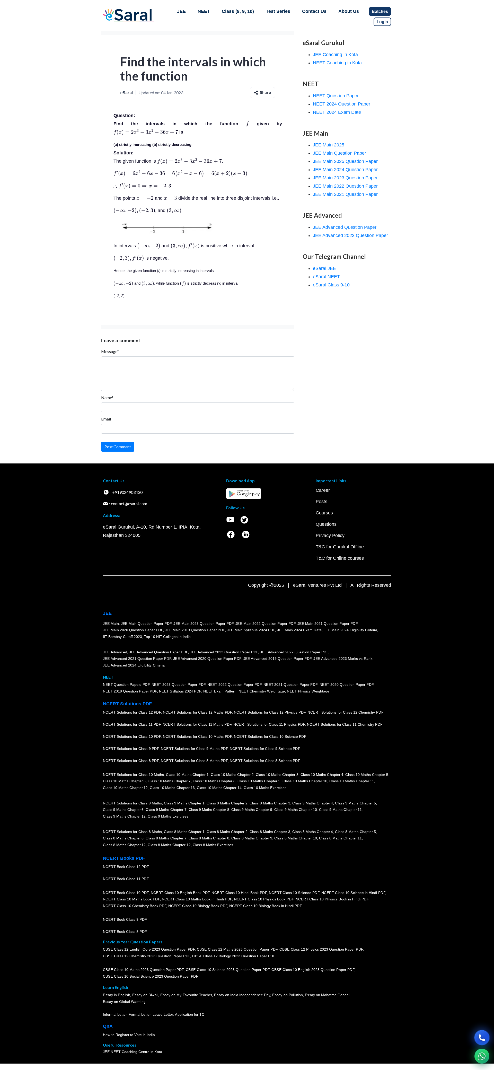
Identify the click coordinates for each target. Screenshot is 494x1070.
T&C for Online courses (340, 558)
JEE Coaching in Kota (335, 54)
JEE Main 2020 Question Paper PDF (133, 630)
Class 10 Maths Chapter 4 (322, 774)
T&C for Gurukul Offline (340, 546)
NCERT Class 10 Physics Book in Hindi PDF (332, 899)
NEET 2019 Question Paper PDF (130, 691)
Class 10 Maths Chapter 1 (187, 774)
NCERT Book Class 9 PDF (125, 919)
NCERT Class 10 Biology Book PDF (197, 906)
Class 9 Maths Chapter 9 (251, 810)
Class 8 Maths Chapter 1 (184, 831)
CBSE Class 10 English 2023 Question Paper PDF (312, 970)
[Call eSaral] (481, 1037)
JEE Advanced (115, 652)
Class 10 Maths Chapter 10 (305, 781)
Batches (380, 11)
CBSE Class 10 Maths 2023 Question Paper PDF (143, 970)
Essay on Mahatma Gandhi (327, 995)
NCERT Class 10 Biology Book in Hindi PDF (265, 906)
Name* (107, 397)
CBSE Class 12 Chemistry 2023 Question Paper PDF (146, 956)
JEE (181, 11)
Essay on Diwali (145, 995)
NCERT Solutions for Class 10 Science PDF (270, 736)
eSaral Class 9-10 (331, 284)
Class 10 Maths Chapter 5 (366, 774)
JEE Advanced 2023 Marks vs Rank (342, 658)
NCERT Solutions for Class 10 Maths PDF (197, 736)
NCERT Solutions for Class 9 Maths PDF (194, 749)
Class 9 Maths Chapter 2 (227, 803)
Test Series (278, 11)
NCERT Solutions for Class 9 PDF (131, 749)
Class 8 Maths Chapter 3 (270, 831)
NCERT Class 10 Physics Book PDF (264, 899)
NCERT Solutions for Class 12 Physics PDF (269, 712)
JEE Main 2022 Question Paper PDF (265, 623)
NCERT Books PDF (124, 858)
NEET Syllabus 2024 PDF (180, 691)
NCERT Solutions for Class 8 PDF (131, 761)
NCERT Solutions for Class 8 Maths (132, 831)
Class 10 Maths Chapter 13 (172, 788)
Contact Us (314, 11)
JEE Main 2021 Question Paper (345, 194)
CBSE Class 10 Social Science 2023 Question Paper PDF (150, 976)
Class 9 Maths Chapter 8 (209, 810)
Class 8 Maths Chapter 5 (355, 831)
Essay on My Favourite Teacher (186, 995)
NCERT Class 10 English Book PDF (180, 892)
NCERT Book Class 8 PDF (125, 931)
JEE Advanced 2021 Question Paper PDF (137, 658)
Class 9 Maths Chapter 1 (184, 803)
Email (106, 418)
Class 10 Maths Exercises (265, 788)
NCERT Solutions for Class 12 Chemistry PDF (345, 712)
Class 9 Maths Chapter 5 (355, 803)
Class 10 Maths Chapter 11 (351, 781)
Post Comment (117, 446)
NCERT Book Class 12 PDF (126, 867)
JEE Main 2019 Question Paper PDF (195, 630)
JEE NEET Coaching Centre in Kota (132, 1052)
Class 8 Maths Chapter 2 (227, 831)
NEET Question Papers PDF (126, 684)
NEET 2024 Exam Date (337, 112)
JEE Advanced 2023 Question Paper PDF (224, 652)
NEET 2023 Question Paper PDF (179, 684)
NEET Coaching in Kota (337, 62)
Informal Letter (115, 1014)
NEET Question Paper (336, 95)
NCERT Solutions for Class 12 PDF (132, 712)
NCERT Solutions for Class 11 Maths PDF (197, 724)
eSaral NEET (326, 276)
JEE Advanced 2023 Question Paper (350, 235)
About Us (348, 11)
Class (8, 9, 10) (238, 11)
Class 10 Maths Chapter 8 (214, 781)
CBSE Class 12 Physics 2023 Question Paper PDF (321, 949)
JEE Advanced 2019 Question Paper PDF (277, 658)
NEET (204, 11)
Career (323, 490)
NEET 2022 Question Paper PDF (234, 684)
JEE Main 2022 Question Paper (345, 186)
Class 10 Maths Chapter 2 (232, 774)
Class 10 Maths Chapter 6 (124, 781)
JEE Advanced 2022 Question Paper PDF (294, 652)
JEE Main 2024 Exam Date (299, 630)
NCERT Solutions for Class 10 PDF (132, 736)
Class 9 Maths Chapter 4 (312, 803)
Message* (110, 351)
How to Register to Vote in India (129, 1035)
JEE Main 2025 (328, 144)
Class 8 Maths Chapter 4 (312, 831)
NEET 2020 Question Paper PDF (347, 684)
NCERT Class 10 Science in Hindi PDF (353, 892)
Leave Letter (163, 1014)
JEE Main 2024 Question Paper (345, 169)
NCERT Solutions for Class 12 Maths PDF (197, 712)
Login (382, 22)
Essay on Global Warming (124, 1001)
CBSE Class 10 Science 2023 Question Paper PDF (228, 970)
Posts (321, 501)
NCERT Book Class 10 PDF (126, 892)
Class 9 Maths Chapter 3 (270, 803)
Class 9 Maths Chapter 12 (124, 816)
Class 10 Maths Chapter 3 (277, 774)
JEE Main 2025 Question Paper (345, 161)
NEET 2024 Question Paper (341, 104)
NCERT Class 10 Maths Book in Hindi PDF (197, 899)
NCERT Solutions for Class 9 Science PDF (265, 749)
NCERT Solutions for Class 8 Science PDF (265, 761)
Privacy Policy (330, 535)
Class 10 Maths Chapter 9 (258, 781)
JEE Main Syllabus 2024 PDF (251, 630)
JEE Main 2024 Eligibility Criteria (350, 630)
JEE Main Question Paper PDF (146, 623)
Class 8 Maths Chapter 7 (166, 838)
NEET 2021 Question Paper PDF (290, 684)
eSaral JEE (324, 268)
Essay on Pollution (287, 995)
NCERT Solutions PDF (127, 703)
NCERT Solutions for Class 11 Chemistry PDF (345, 724)
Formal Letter (140, 1014)
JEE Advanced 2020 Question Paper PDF (207, 658)
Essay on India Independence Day (242, 995)
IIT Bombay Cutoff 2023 (122, 637)
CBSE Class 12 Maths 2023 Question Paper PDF (237, 949)
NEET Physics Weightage (308, 691)
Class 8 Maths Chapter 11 (340, 838)
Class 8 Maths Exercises (213, 845)
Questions (326, 524)
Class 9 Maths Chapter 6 (123, 810)
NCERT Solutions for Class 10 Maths (133, 774)
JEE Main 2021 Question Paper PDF (327, 623)
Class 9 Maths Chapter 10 (295, 810)
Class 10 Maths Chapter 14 (219, 788)
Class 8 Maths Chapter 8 (209, 838)
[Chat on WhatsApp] (481, 1056)
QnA (108, 1026)
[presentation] (247, 123)
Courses (324, 512)
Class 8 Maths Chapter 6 (123, 838)
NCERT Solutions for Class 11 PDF (132, 724)
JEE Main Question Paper (339, 153)
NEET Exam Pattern (220, 691)
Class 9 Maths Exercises (168, 816)
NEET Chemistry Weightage (262, 691)
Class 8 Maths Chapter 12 (124, 845)
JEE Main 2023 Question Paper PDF (203, 623)
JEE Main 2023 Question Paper (345, 177)
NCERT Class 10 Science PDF (294, 892)
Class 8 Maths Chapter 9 (251, 838)
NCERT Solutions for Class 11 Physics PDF (269, 724)
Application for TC (189, 1014)
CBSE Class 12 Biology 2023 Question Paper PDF (233, 956)
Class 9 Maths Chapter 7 (166, 810)
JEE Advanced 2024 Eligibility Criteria (134, 665)
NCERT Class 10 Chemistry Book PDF (134, 906)
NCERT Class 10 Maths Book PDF (131, 899)
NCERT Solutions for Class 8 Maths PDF (194, 761)
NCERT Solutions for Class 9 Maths (132, 803)
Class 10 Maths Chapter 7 (169, 781)
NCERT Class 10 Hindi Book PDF (239, 892)
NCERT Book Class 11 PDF (126, 879)
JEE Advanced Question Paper (344, 227)
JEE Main (111, 623)
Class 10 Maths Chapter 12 (125, 788)
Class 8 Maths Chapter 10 (295, 838)
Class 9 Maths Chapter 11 (340, 810)
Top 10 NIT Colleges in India (167, 637)
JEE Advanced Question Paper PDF (158, 652)
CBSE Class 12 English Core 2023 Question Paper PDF (149, 949)
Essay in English (116, 995)
